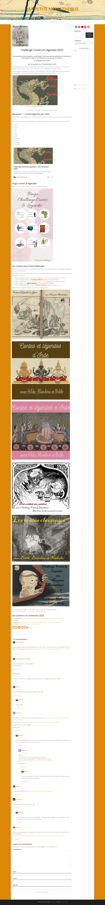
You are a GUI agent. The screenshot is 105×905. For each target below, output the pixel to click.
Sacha (17, 827)
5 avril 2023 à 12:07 (16, 802)
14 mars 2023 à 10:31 (17, 789)
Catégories (77, 40)
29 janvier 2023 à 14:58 (23, 753)
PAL (61, 22)
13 (42, 53)
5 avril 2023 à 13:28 (19, 815)
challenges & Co (19, 632)
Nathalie (17, 799)
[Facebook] (76, 26)
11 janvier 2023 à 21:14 (17, 661)
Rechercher (77, 31)
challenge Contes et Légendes (21, 634)
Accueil (44, 22)
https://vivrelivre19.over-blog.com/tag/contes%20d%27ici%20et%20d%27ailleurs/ (40, 622)
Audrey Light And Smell (22, 659)
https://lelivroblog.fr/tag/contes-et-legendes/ (29, 624)
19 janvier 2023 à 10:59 (20, 702)
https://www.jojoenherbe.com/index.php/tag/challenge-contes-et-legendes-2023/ (42, 618)
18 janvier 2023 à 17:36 (17, 689)
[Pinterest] (82, 26)
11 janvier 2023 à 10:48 (17, 644)
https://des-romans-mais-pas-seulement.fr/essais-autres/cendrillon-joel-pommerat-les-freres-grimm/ (38, 836)
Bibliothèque (53, 22)
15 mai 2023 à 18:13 (17, 830)
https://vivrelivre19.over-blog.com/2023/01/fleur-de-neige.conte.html (35, 760)
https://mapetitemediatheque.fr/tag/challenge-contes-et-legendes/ (28, 611)
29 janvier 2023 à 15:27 (26, 774)
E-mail (15, 878)
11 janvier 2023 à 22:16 (17, 676)
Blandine (17, 622)
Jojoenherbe (18, 642)
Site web (15, 885)
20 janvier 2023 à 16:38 (17, 715)
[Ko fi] (88, 26)
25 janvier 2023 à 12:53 (20, 738)
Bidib (47, 53)
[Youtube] (85, 26)
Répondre (16, 654)
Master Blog (64, 902)
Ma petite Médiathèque (52, 9)
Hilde (16, 687)
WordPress (53, 902)
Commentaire (17, 849)
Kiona (16, 620)
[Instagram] (79, 26)
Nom (15, 872)
